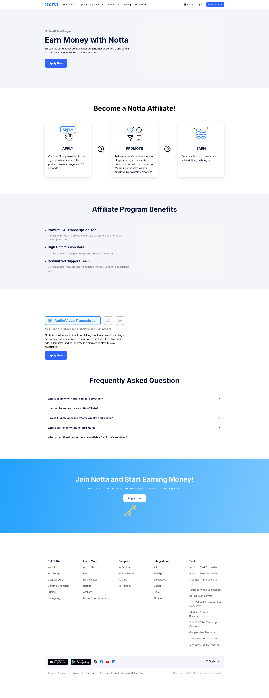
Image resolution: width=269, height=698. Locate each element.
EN (188, 4)
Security (89, 673)
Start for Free (215, 4)
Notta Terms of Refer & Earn (129, 673)
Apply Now (56, 63)
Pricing (127, 4)
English (212, 661)
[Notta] (52, 4)
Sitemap (104, 673)
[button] (134, 398)
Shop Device (141, 4)
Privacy (76, 673)
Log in (200, 4)
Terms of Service (57, 673)
